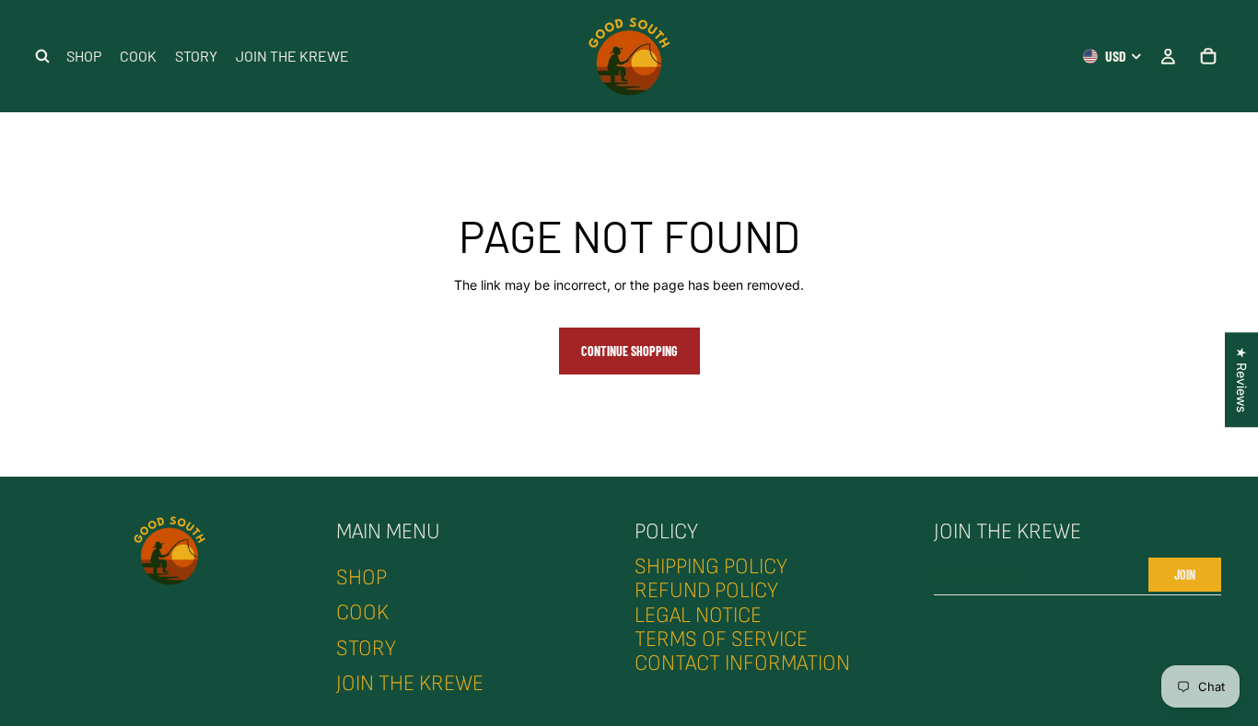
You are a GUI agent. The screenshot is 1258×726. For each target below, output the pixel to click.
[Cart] (1208, 56)
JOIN (1184, 574)
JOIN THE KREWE (409, 683)
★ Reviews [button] (1242, 379)
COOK (362, 612)
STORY (366, 647)
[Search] (42, 56)
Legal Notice (698, 614)
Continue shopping (629, 351)
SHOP (361, 577)
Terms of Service (721, 639)
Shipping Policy (711, 566)
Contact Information (742, 663)
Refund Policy (706, 590)
